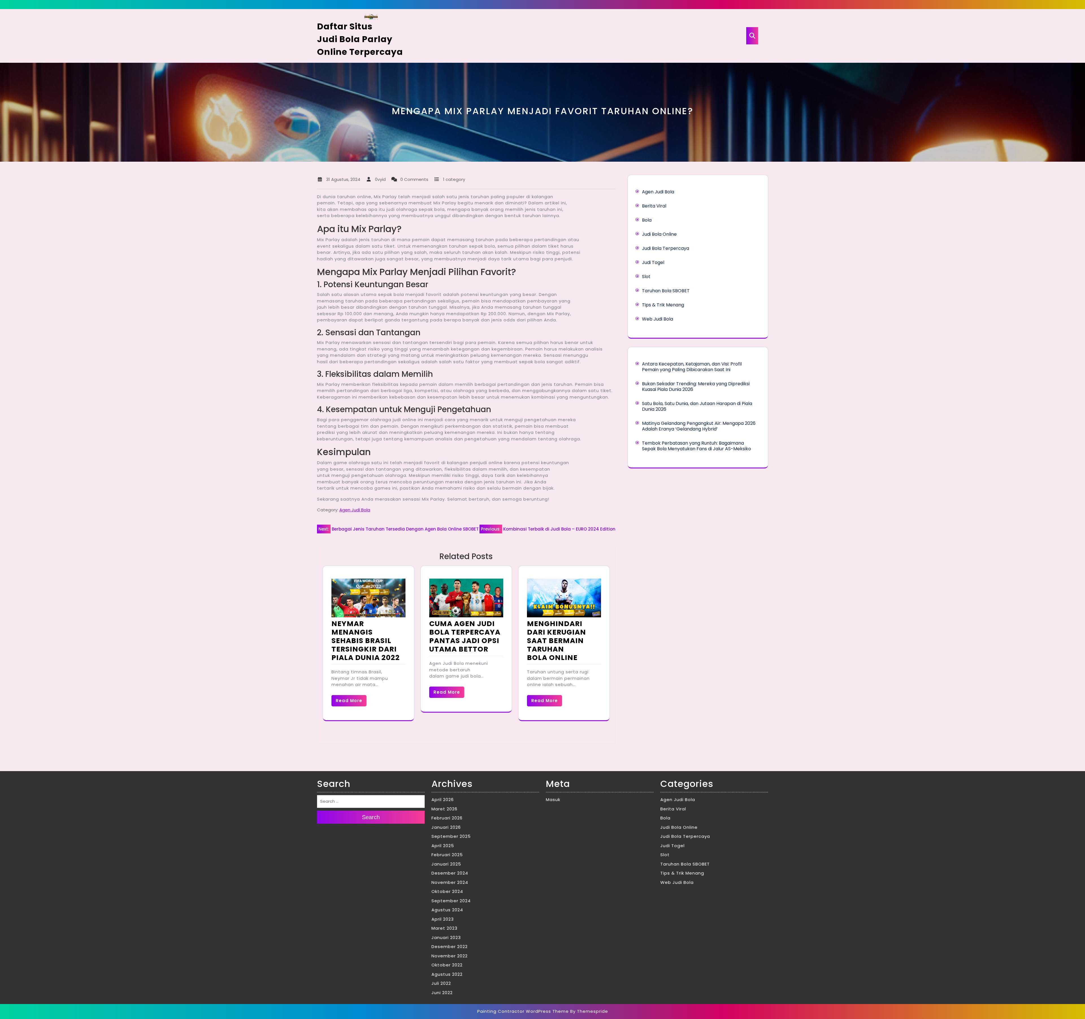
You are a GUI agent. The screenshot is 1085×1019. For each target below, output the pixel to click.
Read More (349, 701)
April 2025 (442, 846)
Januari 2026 (446, 827)
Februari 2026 (447, 818)
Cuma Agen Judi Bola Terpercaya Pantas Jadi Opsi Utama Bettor (464, 636)
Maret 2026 (444, 809)
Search (371, 817)
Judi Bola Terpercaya (665, 248)
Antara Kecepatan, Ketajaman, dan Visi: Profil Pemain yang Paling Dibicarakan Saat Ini (692, 367)
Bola (647, 220)
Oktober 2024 (447, 891)
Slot (646, 276)
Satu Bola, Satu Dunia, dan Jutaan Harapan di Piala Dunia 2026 (697, 406)
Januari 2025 (446, 864)
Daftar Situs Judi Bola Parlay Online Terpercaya (360, 39)
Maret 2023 (444, 928)
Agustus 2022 (447, 974)
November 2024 (449, 882)
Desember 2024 (449, 873)
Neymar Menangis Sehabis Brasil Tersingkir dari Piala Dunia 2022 (365, 641)
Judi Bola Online (659, 234)
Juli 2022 (441, 983)
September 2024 (451, 901)
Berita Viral (654, 206)
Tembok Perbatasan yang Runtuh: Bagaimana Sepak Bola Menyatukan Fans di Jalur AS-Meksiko (696, 446)
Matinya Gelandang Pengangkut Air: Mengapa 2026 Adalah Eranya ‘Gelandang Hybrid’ (699, 426)
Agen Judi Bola (354, 510)
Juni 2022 (442, 993)
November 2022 (449, 956)
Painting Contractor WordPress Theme (523, 1011)
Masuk (553, 799)
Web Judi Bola (657, 319)
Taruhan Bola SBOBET (666, 290)
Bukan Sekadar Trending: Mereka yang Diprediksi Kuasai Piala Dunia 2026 (696, 386)
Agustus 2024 (447, 910)
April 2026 (442, 799)
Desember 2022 (449, 946)
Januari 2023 (446, 937)
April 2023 (442, 919)
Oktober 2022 (447, 965)
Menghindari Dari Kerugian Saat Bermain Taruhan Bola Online (556, 641)
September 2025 (451, 836)
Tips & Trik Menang (663, 305)
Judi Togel (653, 262)
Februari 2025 (447, 855)
